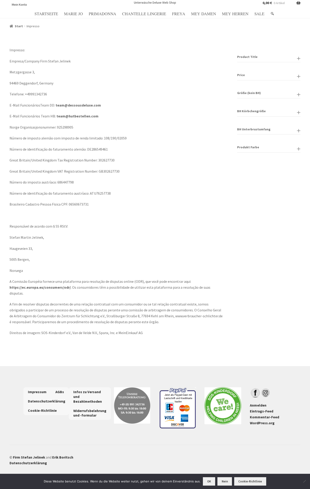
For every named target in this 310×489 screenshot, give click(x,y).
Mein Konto (19, 4)
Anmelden (258, 405)
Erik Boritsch (62, 457)
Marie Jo (73, 13)
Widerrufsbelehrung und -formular (89, 413)
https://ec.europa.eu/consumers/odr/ (40, 287)
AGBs (59, 392)
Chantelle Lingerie (144, 13)
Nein (225, 481)
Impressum (37, 392)
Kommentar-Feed (264, 417)
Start (19, 26)
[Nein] (304, 481)
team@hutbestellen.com (77, 116)
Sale (259, 13)
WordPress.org (262, 423)
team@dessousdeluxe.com (78, 105)
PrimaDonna (102, 13)
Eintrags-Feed (261, 411)
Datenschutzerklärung (46, 401)
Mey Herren (235, 13)
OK (209, 481)
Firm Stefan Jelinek (29, 457)
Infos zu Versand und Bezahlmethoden (87, 397)
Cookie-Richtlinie (42, 410)
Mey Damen (203, 13)
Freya (178, 13)
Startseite (46, 13)
